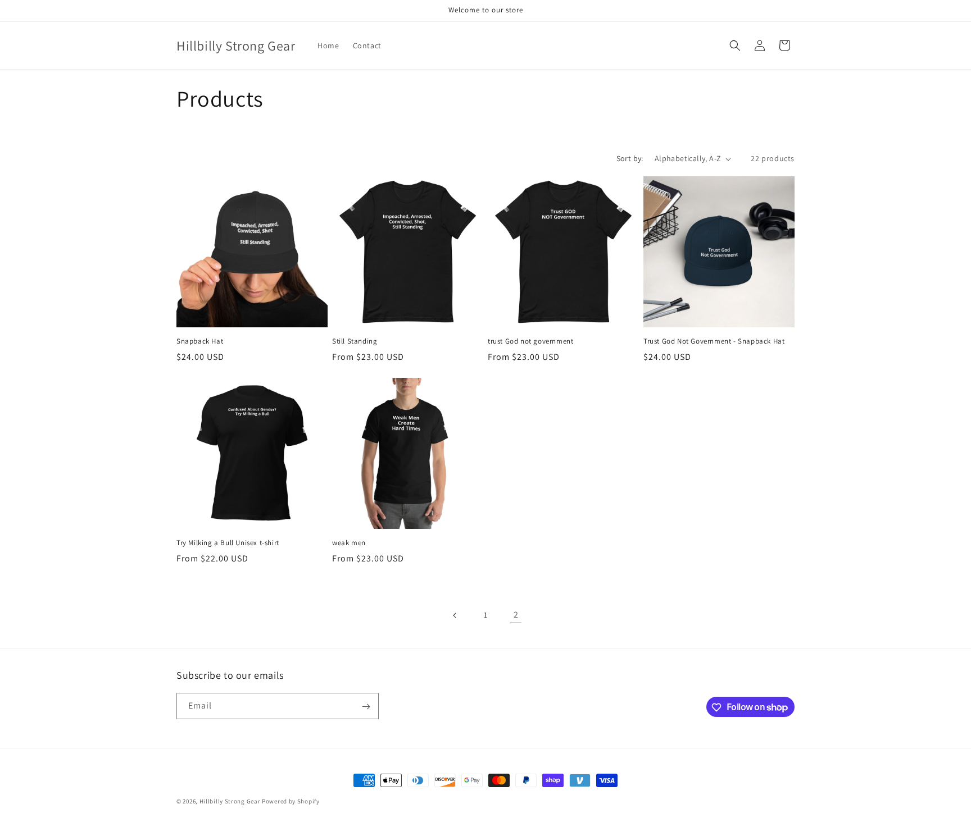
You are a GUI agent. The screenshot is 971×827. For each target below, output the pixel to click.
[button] (735, 45)
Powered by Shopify (291, 801)
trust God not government (530, 341)
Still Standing (354, 341)
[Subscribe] (365, 706)
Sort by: (629, 158)
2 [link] (516, 614)
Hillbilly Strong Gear (230, 801)
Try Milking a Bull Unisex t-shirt (227, 542)
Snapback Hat (199, 341)
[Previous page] (455, 615)
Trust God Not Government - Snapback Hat (713, 341)
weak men (349, 542)
